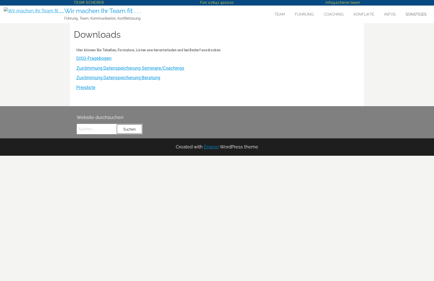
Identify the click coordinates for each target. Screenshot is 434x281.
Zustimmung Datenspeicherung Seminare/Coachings (130, 68)
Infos (390, 14)
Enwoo (211, 146)
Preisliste (85, 87)
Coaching (334, 14)
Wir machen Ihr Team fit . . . (102, 11)
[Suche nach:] (109, 129)
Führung (304, 14)
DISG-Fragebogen (94, 58)
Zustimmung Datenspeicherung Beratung (118, 77)
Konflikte (364, 14)
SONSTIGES (416, 14)
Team (280, 14)
